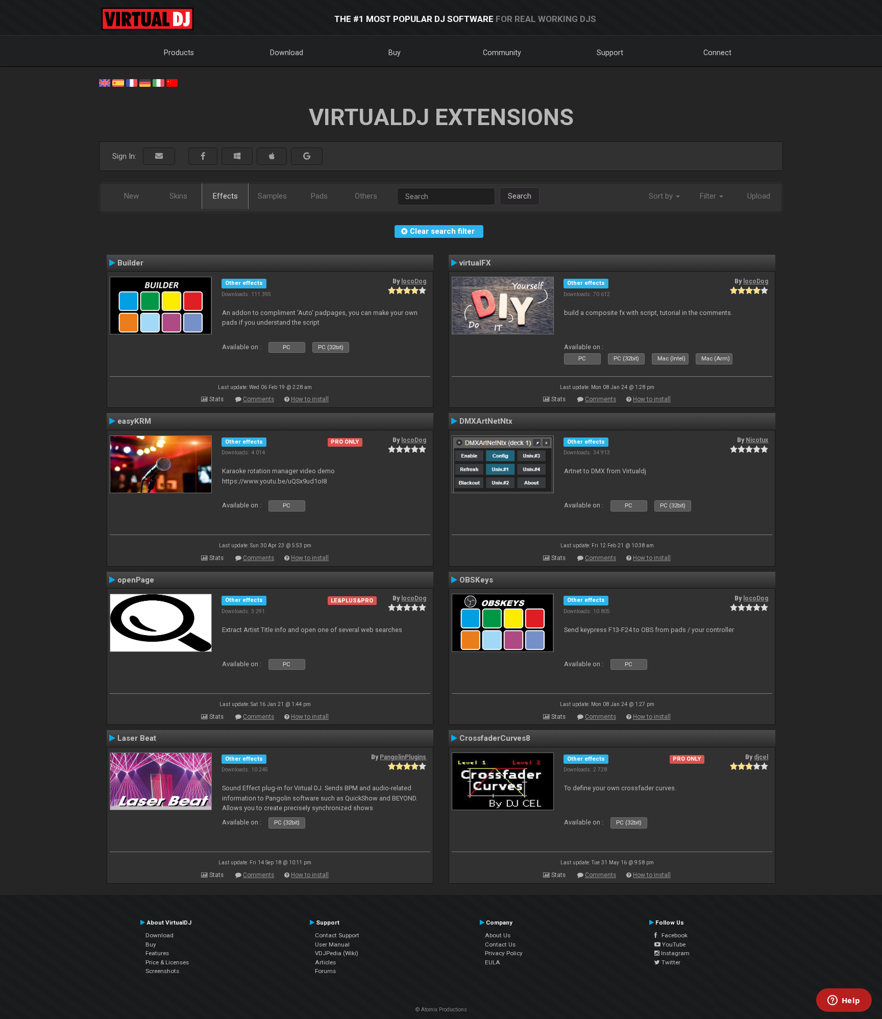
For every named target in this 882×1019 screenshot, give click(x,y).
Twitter (670, 962)
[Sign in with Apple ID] (272, 156)
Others (366, 196)
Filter (709, 196)
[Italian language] (158, 82)
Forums (325, 971)
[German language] (145, 82)
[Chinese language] (172, 82)
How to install (310, 399)
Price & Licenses (167, 962)
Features (157, 953)
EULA (492, 962)
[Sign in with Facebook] (202, 156)
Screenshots (162, 971)
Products (179, 52)
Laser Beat (136, 738)
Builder (130, 263)
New (131, 196)
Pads (319, 196)
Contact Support (337, 935)
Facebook (672, 935)
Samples (272, 196)
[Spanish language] (118, 82)
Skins (178, 196)
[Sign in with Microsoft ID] (237, 156)
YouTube (672, 944)
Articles (325, 962)
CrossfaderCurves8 (494, 738)
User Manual (332, 944)
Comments (258, 399)
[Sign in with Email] (159, 156)
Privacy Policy (504, 953)
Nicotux (757, 440)
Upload (758, 196)
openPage (135, 580)
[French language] (131, 82)
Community (502, 52)
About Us (497, 935)
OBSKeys (476, 580)
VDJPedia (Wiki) (336, 953)
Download (286, 52)
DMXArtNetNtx (485, 421)
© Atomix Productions (441, 1009)
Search (519, 196)
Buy (394, 52)
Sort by (662, 196)
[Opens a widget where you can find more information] (844, 1001)
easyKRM (134, 421)
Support (610, 52)
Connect (717, 52)
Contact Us (500, 944)
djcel (761, 757)
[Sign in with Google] (307, 156)
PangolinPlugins (403, 757)
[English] (104, 82)
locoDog (413, 281)
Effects (225, 196)
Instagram (674, 953)
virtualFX (475, 263)
